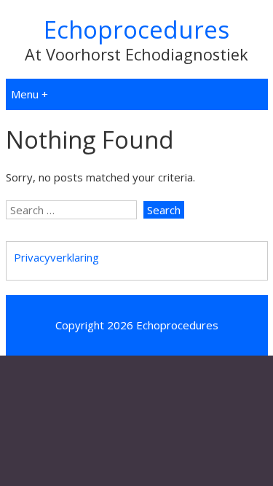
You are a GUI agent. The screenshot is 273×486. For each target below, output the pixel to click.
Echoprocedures (136, 29)
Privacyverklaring (56, 257)
